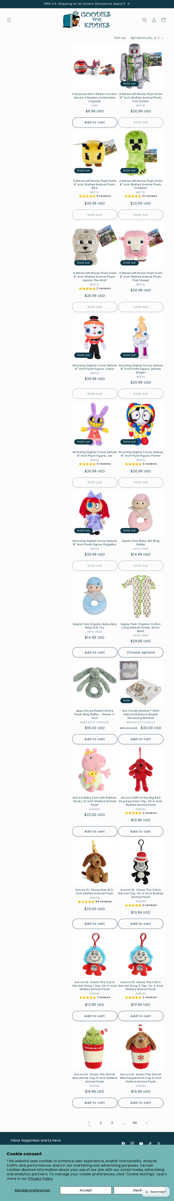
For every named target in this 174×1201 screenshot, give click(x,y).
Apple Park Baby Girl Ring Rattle (141, 542)
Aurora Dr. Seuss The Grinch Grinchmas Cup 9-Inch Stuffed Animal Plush (94, 1078)
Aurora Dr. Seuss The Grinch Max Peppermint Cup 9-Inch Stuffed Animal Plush (141, 1078)
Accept (86, 1190)
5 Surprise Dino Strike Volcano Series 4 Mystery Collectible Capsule (94, 97)
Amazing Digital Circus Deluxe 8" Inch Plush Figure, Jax (95, 454)
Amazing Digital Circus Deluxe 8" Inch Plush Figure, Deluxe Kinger (141, 369)
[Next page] (146, 1123)
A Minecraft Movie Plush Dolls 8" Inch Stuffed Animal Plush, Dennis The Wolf (94, 276)
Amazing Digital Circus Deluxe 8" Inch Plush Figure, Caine (95, 367)
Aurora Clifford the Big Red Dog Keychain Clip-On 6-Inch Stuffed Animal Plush (141, 801)
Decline (139, 1190)
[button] (9, 20)
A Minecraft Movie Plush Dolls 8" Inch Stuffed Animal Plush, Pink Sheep (140, 276)
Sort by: (120, 38)
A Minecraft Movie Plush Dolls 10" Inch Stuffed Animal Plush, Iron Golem (140, 97)
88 (135, 1123)
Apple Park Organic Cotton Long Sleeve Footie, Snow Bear (141, 627)
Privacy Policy (40, 1178)
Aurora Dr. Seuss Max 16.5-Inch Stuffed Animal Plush (94, 891)
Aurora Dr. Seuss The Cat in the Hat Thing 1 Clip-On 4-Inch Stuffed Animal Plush (95, 986)
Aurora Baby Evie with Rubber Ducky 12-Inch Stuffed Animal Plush (95, 801)
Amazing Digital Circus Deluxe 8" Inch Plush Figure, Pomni (141, 454)
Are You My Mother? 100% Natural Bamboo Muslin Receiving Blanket (141, 714)
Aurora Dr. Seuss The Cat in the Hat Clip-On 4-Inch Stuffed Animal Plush (140, 893)
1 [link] (89, 1122)
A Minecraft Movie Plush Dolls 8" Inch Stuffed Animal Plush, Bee (94, 184)
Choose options (141, 652)
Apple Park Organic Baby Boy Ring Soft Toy (94, 626)
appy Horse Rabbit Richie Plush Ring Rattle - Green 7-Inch (94, 714)
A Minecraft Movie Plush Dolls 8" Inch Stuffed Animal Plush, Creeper (140, 184)
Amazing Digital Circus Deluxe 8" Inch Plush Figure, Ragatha (95, 542)
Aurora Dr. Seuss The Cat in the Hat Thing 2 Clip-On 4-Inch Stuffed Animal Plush (140, 986)
